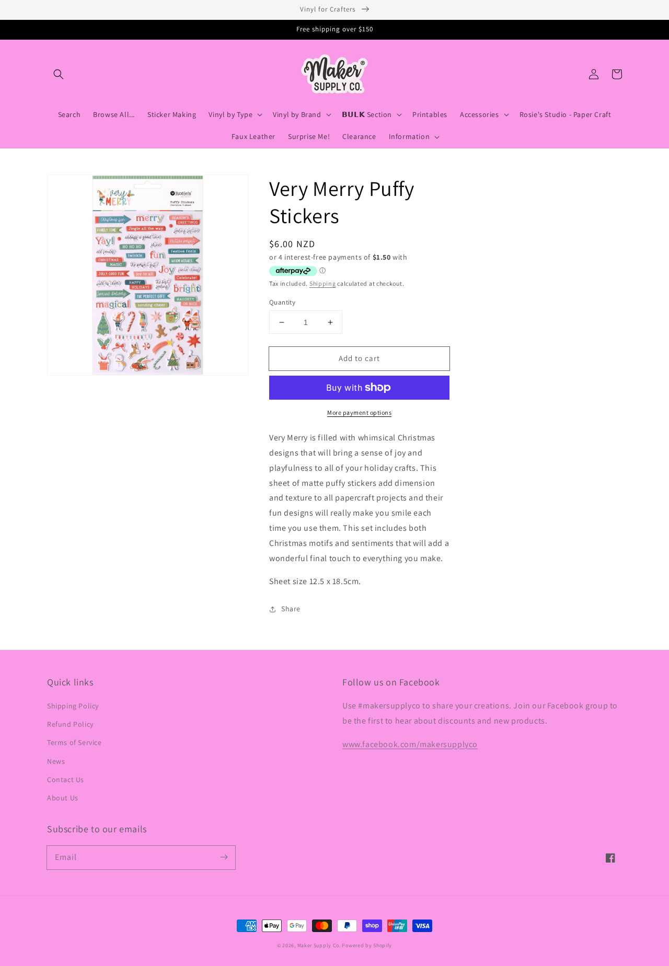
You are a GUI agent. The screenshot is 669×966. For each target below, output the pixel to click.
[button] (58, 74)
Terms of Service (74, 742)
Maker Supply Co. (319, 945)
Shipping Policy (73, 706)
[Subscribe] (223, 857)
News (56, 761)
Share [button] (291, 608)
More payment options (359, 412)
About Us (62, 797)
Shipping (322, 283)
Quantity (282, 302)
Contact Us (65, 779)
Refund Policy (70, 724)
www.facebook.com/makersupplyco (410, 744)
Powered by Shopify (367, 945)
